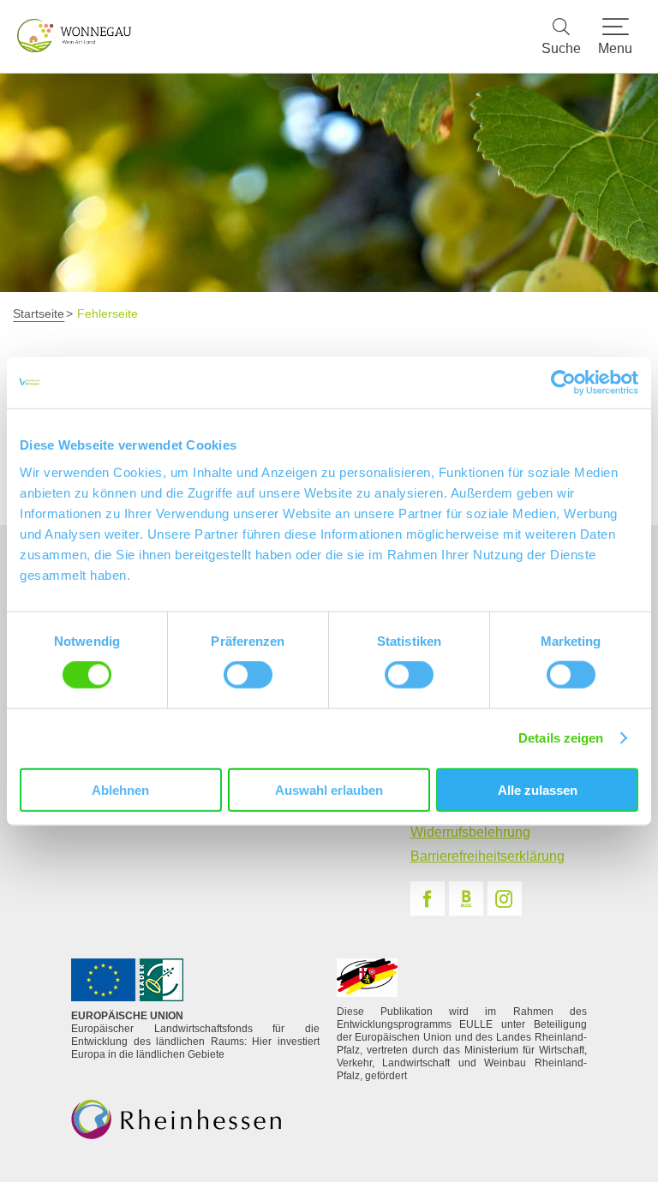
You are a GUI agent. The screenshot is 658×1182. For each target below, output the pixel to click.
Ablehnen (120, 789)
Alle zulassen (537, 789)
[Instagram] (505, 898)
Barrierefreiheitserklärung (487, 856)
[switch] (248, 675)
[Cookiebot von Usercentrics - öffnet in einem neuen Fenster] (563, 383)
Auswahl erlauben (329, 789)
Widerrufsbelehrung (470, 832)
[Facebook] (427, 898)
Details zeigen (560, 738)
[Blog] (466, 898)
